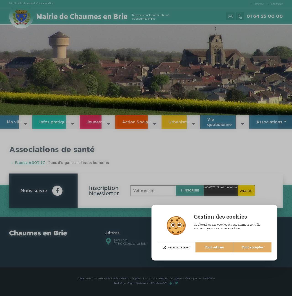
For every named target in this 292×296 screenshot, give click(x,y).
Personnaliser (178, 247)
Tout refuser (214, 247)
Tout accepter (252, 247)
